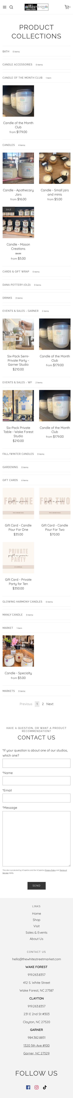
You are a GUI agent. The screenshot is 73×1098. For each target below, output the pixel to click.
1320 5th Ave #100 (36, 1045)
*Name (8, 773)
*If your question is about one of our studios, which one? (35, 752)
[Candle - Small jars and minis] (54, 168)
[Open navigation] (4, 7)
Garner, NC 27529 (36, 1053)
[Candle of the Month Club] (18, 101)
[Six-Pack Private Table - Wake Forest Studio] (18, 405)
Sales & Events (36, 932)
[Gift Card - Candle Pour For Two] (54, 503)
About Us (36, 939)
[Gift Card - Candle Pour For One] (18, 503)
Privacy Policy (50, 870)
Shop (36, 920)
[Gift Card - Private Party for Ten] (18, 557)
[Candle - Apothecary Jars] (18, 168)
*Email (7, 790)
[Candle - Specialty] (18, 651)
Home (36, 913)
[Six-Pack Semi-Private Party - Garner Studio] (18, 334)
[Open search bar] (12, 7)
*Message (10, 808)
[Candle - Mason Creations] (18, 222)
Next (49, 704)
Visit (36, 926)
